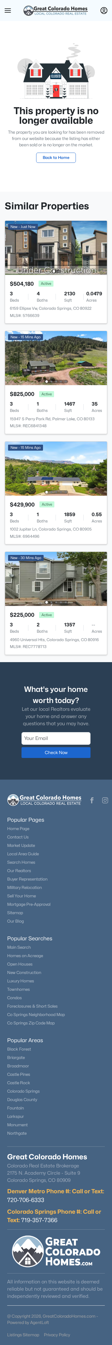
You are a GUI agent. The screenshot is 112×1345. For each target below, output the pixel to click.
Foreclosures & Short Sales (32, 1006)
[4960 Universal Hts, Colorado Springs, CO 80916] (56, 578)
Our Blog (15, 921)
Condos (14, 997)
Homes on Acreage (25, 955)
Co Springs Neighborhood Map (36, 1014)
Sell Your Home (21, 895)
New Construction (24, 972)
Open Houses (20, 964)
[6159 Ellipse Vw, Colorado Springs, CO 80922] (56, 247)
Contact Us (18, 837)
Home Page (18, 828)
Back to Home (56, 157)
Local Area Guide (23, 853)
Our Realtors (19, 870)
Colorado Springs (23, 1091)
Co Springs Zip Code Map (31, 1023)
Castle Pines (18, 1074)
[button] (7, 10)
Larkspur (15, 1116)
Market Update (21, 845)
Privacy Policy (57, 1334)
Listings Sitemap (23, 1334)
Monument (17, 1124)
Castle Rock (18, 1082)
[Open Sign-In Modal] (104, 10)
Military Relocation (24, 887)
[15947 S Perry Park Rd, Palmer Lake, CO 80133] (56, 358)
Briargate (16, 1057)
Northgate (17, 1133)
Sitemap (15, 912)
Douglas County (22, 1099)
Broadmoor (18, 1066)
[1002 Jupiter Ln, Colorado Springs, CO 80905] (56, 468)
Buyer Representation (27, 879)
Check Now (56, 752)
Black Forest (19, 1049)
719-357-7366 (39, 1220)
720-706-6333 (25, 1200)
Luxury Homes (20, 980)
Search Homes (21, 862)
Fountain (15, 1108)
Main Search (19, 947)
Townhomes (18, 989)
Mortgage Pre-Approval (28, 904)
